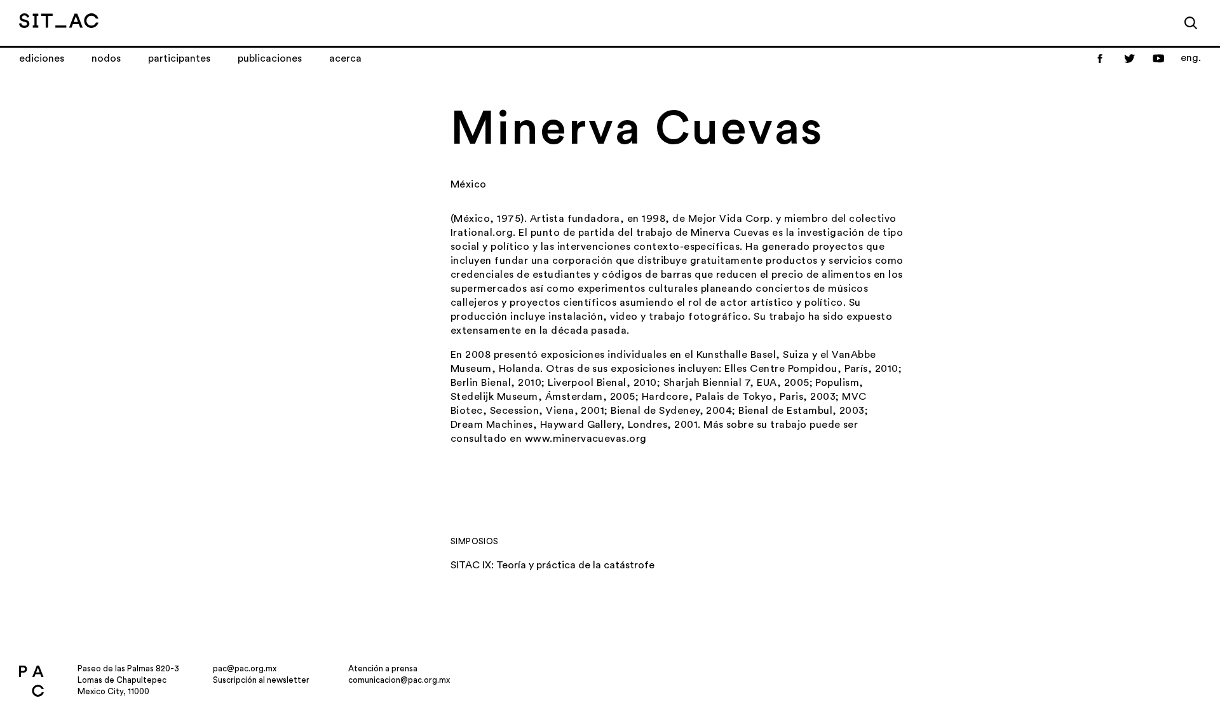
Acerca (345, 58)
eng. (1191, 58)
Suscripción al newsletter (261, 680)
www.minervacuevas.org (586, 439)
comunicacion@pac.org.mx (399, 680)
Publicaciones (270, 58)
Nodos (106, 58)
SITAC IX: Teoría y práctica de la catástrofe (552, 565)
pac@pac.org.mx (244, 668)
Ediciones (41, 58)
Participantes (179, 58)
